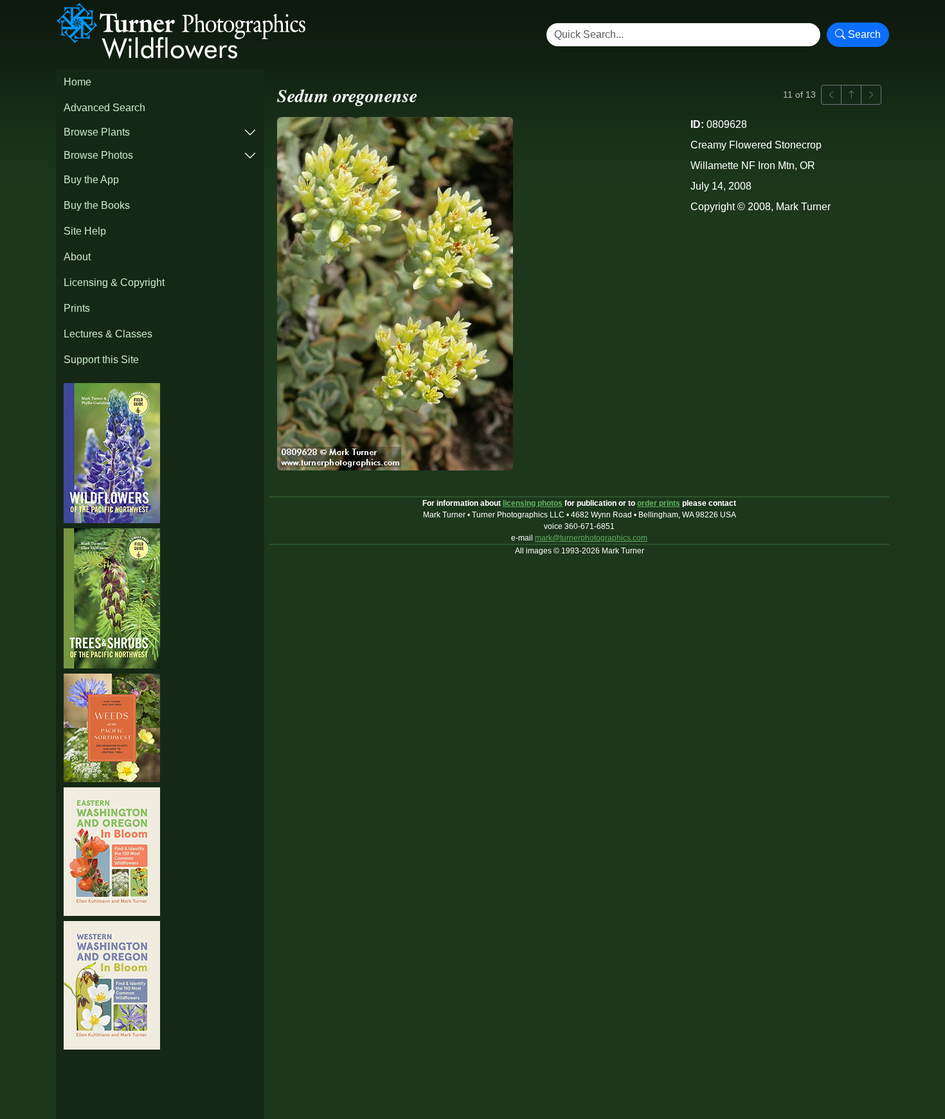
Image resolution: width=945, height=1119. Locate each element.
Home (77, 81)
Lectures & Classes (108, 333)
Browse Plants (97, 132)
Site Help (85, 231)
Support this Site (101, 359)
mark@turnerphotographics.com (591, 537)
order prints (658, 503)
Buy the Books (97, 205)
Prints (77, 308)
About (77, 256)
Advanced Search (104, 107)
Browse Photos (98, 155)
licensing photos (532, 503)
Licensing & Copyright (114, 282)
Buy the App (91, 179)
